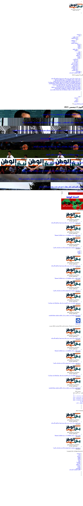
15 (73, 397)
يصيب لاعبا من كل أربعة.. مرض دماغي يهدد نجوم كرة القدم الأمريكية (65, 78)
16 (82, 398)
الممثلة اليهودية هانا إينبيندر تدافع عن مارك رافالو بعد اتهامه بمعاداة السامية (64, 83)
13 (76, 397)
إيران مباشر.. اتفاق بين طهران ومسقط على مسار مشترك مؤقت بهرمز (65, 89)
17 (80, 398)
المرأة (79, 48)
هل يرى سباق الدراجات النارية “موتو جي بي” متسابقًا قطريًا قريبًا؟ (62, 138)
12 (78, 397)
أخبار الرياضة (80, 134)
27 (76, 399)
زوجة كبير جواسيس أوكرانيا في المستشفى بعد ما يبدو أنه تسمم (62, 114)
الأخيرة (78, 251)
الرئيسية (78, 34)
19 (78, 398)
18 (79, 398)
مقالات (78, 57)
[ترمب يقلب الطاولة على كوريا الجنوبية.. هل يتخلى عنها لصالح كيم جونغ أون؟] (73, 301)
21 (74, 398)
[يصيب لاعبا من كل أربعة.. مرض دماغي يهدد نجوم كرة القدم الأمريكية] (73, 221)
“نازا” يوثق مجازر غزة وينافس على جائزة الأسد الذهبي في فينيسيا (66, 84)
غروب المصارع (74, 67)
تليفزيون (78, 54)
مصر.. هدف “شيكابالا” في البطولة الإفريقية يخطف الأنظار (64, 154)
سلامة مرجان (75, 62)
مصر (77, 39)
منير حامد (76, 60)
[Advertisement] (44, 24)
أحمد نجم (76, 61)
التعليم (79, 46)
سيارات (78, 56)
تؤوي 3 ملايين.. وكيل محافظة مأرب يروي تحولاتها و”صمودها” (67, 79)
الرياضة (78, 44)
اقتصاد (79, 45)
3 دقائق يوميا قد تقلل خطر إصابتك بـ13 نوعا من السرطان (68, 85)
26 (78, 399)
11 (79, 397)
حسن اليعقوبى (75, 66)
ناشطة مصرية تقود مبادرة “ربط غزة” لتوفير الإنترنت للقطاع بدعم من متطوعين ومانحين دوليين (52, 170)
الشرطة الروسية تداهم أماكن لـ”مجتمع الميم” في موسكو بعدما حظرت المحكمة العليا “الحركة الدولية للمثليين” (47, 130)
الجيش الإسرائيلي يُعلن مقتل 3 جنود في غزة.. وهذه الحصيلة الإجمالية (61, 187)
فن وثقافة (78, 55)
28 (74, 399)
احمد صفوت (77, 323)
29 (73, 399)
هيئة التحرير (75, 59)
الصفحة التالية (80, 190)
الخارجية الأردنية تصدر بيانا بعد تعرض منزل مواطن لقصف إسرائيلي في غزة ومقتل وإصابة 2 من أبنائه (51, 179)
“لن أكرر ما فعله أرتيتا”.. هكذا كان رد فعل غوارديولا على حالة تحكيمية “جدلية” (58, 146)
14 (74, 397)
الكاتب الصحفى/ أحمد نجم (74, 72)
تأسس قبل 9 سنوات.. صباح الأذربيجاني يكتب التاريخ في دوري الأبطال (65, 87)
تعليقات (78, 252)
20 (76, 398)
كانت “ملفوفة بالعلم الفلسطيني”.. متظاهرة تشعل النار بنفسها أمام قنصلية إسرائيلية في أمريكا (53, 122)
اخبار (79, 35)
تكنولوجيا (78, 53)
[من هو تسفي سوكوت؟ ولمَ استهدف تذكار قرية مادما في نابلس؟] (73, 246)
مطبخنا (76, 50)
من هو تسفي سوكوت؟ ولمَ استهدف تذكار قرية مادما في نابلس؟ (66, 81)
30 (82, 401)
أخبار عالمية (75, 36)
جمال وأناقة (75, 49)
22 (73, 398)
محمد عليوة (75, 69)
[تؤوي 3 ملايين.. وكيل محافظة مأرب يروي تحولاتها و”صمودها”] (73, 233)
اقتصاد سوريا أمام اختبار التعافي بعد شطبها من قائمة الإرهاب (67, 88)
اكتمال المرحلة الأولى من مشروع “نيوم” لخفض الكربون (65, 162)
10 (80, 397)
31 (80, 401)
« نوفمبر (81, 402)
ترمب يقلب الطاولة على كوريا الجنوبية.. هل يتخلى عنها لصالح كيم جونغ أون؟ (64, 82)
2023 (78, 103)
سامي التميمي (75, 70)
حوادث (73, 41)
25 (79, 399)
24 (80, 399)
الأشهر (79, 253)
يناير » (77, 402)
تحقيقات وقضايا (74, 43)
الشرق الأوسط (75, 38)
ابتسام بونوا (75, 65)
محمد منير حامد (74, 64)
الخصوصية (78, 71)
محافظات (73, 40)
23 (82, 399)
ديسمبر (75, 103)
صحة (79, 51)
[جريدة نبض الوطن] (76, 10)
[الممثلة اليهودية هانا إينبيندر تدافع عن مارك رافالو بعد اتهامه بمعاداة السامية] (73, 314)
